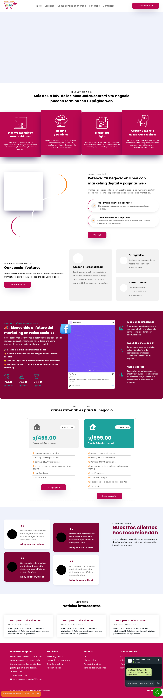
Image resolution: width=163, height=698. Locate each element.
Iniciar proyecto (54, 487)
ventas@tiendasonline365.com (27, 679)
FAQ (85, 656)
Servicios (49, 5)
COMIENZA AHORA (17, 284)
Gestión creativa (55, 664)
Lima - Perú (17, 671)
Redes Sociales (54, 667)
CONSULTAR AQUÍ (145, 5)
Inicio (39, 5)
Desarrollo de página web (59, 660)
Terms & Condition (92, 664)
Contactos (108, 5)
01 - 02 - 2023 (27, 624)
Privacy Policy (90, 660)
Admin (14, 624)
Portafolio (94, 5)
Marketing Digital (55, 656)
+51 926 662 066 (19, 675)
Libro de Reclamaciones (95, 667)
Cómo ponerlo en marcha (71, 5)
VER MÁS (97, 235)
